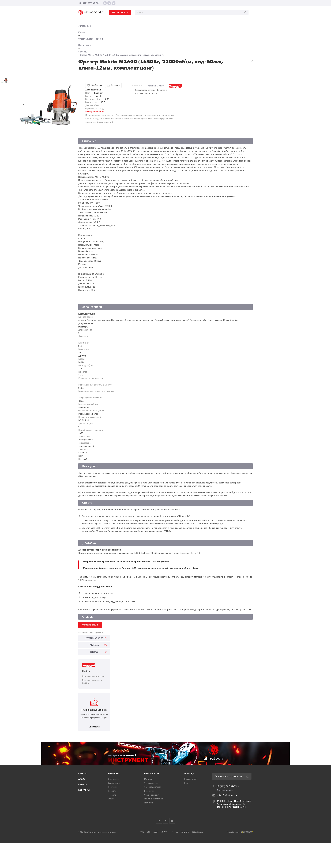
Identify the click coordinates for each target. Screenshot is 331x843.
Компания (113, 773)
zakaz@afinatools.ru (227, 795)
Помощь (189, 773)
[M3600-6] (48, 105)
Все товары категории (93, 676)
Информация (151, 773)
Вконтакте (159, 821)
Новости (112, 795)
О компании (113, 779)
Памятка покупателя (153, 799)
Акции (81, 779)
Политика (148, 803)
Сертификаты (114, 783)
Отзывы (111, 799)
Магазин (148, 779)
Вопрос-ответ (190, 779)
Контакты (84, 790)
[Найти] (245, 12)
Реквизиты (149, 791)
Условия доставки (152, 787)
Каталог (83, 773)
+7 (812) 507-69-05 (89, 3)
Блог (186, 783)
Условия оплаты (151, 783)
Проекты (112, 791)
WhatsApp (94, 645)
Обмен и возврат (151, 795)
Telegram (94, 652)
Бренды (82, 784)
